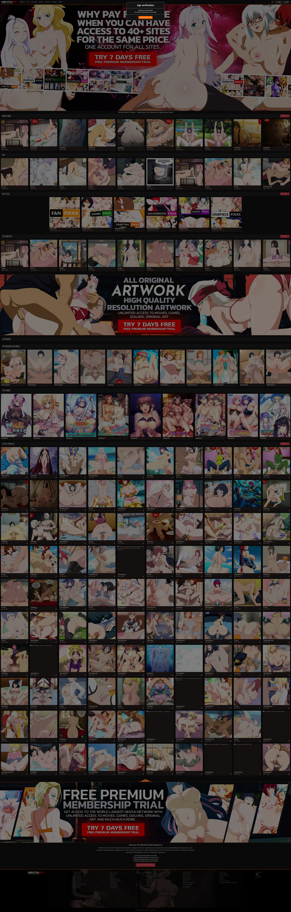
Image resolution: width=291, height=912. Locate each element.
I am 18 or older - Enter (145, 17)
